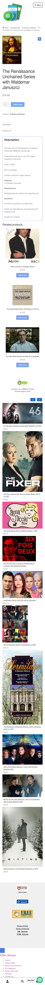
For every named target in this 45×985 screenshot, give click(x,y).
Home (7, 28)
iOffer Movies (8, 955)
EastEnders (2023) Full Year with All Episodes (19, 600)
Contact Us (9, 976)
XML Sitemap (22, 931)
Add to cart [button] (22, 275)
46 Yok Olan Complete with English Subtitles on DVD (22, 426)
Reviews (8, 973)
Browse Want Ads (11, 971)
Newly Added (10, 963)
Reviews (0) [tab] (6, 130)
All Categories (10, 968)
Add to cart (17, 104)
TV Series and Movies (29, 28)
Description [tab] (6, 124)
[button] (39, 39)
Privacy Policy (22, 926)
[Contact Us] (40, 980)
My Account (7, 981)
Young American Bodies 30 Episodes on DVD (19, 645)
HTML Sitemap (22, 934)
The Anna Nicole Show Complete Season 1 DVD (20, 531)
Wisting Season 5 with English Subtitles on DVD (20, 869)
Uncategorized (15, 28)
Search (22, 981)
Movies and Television (13, 965)
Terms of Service (22, 929)
